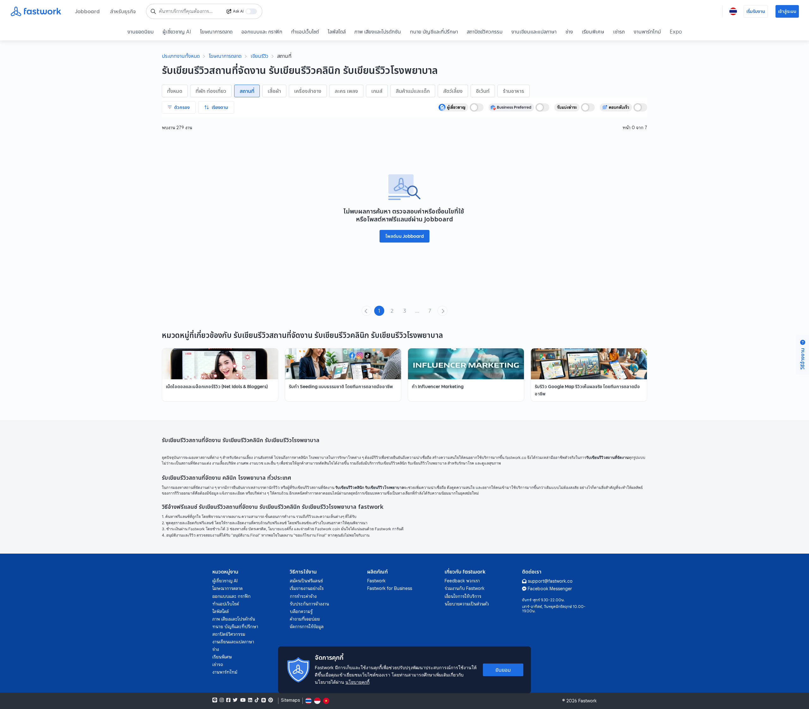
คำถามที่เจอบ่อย (305, 619)
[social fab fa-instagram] (222, 700)
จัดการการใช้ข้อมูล (307, 626)
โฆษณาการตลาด (216, 31)
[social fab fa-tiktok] (257, 700)
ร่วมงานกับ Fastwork (464, 588)
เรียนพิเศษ (593, 31)
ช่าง (569, 31)
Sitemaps (290, 700)
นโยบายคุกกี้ (357, 682)
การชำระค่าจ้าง (303, 596)
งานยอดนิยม (140, 31)
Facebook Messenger (550, 588)
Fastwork (376, 580)
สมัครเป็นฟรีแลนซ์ (306, 580)
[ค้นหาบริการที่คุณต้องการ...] (153, 11)
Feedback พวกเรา (462, 580)
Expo (676, 31)
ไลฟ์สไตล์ (337, 31)
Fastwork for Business (389, 588)
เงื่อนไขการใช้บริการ (463, 596)
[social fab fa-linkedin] (250, 700)
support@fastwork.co (550, 581)
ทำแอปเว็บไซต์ (305, 31)
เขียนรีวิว (259, 56)
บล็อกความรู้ (301, 611)
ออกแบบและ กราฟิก (261, 31)
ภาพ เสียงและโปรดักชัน (378, 31)
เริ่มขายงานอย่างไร (307, 588)
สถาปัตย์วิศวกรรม (484, 31)
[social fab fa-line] (214, 700)
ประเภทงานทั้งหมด (181, 56)
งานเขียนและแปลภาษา (534, 31)
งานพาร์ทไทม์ (647, 31)
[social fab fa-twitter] (235, 700)
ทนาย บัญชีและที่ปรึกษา (434, 31)
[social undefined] (263, 700)
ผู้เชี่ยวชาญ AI (176, 31)
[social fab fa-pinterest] (270, 700)
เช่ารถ (619, 31)
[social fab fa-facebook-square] (228, 700)
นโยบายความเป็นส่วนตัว (467, 603)
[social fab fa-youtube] (243, 700)
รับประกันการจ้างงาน (309, 603)
